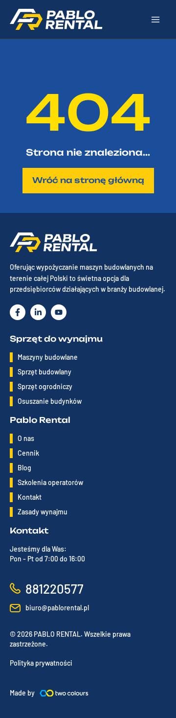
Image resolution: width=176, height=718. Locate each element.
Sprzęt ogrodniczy (45, 386)
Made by (22, 693)
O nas (26, 438)
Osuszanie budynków (50, 401)
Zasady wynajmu (42, 512)
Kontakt (30, 497)
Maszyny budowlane (48, 357)
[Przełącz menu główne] (155, 19)
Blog (24, 467)
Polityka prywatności (41, 663)
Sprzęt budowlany (44, 372)
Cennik (28, 453)
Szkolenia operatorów (50, 482)
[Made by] (64, 693)
